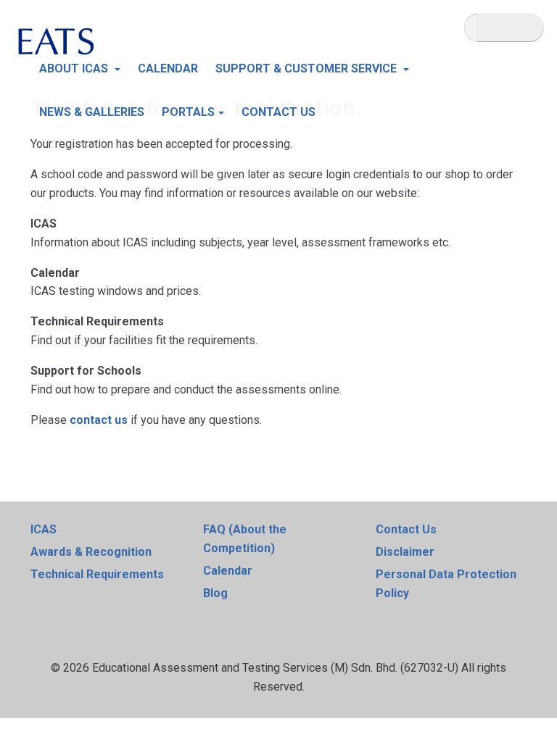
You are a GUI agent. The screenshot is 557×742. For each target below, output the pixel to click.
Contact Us (406, 529)
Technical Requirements (97, 574)
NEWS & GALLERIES (91, 112)
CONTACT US (278, 112)
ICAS (43, 529)
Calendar (227, 571)
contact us (99, 420)
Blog (215, 593)
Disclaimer (405, 552)
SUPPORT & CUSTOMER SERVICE (307, 68)
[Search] (510, 27)
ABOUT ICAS (75, 68)
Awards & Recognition (91, 552)
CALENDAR (168, 68)
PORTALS (188, 112)
